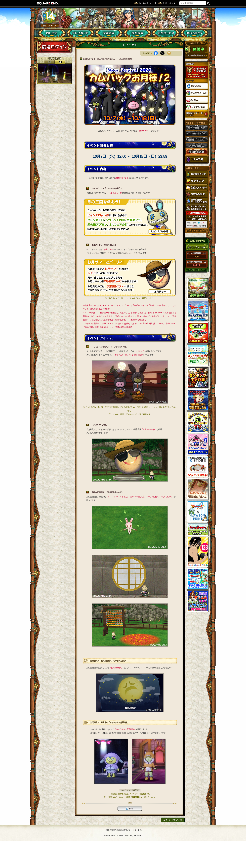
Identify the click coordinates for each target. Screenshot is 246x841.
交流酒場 (109, 33)
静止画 (60, 62)
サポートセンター (170, 3)
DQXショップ (194, 33)
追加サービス (166, 33)
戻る (129, 808)
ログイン (54, 46)
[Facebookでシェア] (157, 53)
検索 (208, 3)
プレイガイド (80, 33)
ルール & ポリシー (146, 3)
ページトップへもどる (173, 820)
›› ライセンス (136, 830)
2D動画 (49, 62)
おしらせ (52, 33)
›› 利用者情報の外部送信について (118, 830)
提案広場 (137, 33)
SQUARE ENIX (48, 3)
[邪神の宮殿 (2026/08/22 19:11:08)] (54, 73)
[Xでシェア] (163, 53)
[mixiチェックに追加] (170, 53)
